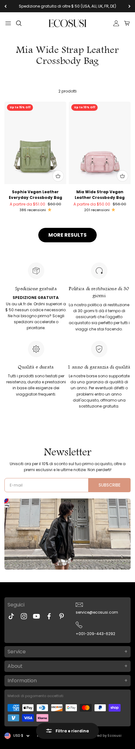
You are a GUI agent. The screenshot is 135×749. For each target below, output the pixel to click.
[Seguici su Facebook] (49, 616)
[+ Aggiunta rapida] (58, 176)
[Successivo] (129, 6)
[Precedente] (5, 6)
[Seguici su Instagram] (24, 616)
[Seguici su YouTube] (36, 616)
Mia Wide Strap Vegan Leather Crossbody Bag (100, 194)
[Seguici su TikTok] (11, 616)
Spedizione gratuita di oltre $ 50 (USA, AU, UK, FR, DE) (67, 6)
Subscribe (110, 485)
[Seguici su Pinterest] (61, 616)
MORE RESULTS (67, 235)
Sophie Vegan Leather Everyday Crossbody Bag (35, 194)
